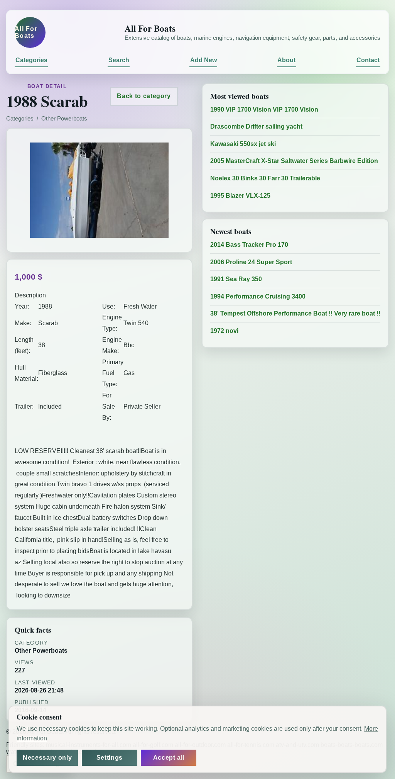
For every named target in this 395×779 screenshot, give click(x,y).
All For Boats (26, 32)
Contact (368, 60)
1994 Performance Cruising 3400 (258, 296)
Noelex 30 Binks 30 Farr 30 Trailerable (265, 178)
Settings (109, 757)
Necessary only (47, 757)
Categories (31, 60)
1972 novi (224, 331)
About (286, 60)
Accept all (168, 757)
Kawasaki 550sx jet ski (243, 144)
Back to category (143, 96)
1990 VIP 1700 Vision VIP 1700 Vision (264, 109)
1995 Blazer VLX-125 (240, 195)
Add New (203, 60)
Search (118, 60)
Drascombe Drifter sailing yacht (256, 126)
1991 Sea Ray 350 (236, 279)
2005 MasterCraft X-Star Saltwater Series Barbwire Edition (294, 161)
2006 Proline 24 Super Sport (251, 262)
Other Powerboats (64, 118)
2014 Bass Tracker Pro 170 (249, 244)
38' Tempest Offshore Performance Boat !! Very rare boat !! (295, 313)
